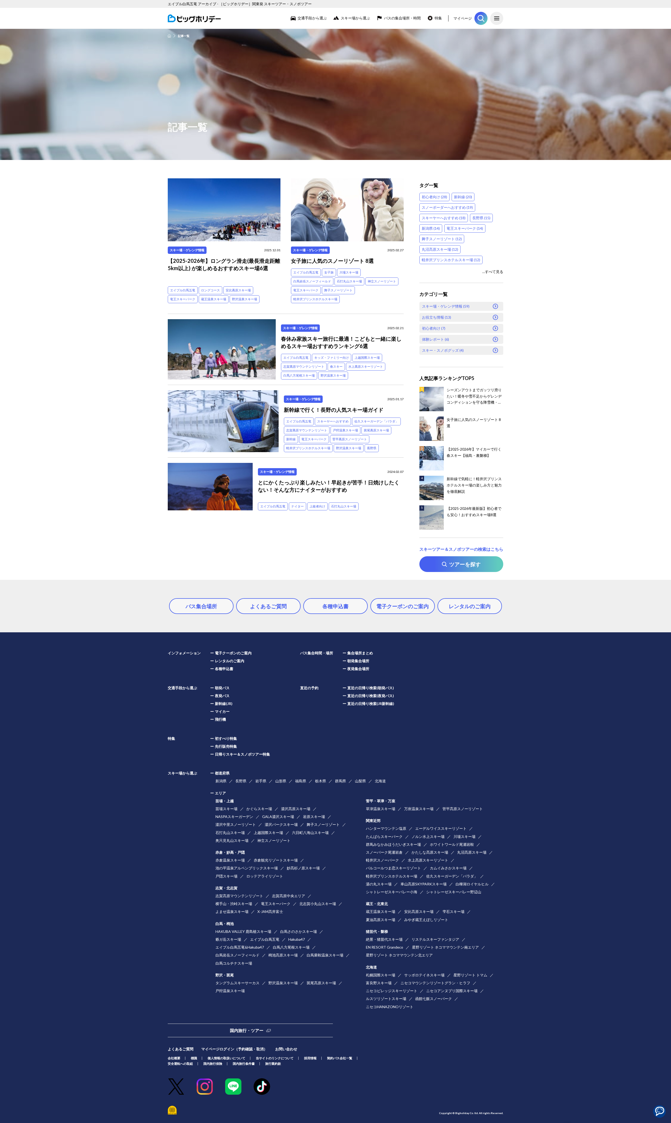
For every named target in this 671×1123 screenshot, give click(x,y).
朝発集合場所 (358, 661)
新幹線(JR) (223, 703)
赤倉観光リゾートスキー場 (276, 860)
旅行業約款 (273, 1064)
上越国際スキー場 (367, 358)
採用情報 (310, 1058)
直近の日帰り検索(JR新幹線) (370, 703)
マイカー (222, 711)
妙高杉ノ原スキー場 (303, 868)
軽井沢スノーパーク (382, 860)
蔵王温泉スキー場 (213, 299)
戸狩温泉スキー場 (345, 430)
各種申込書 (335, 606)
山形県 (280, 781)
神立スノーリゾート (382, 281)
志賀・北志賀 (226, 888)
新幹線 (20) (463, 197)
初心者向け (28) (434, 197)
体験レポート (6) (435, 339)
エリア (220, 793)
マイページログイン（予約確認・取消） (234, 1049)
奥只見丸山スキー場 (231, 840)
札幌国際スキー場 (380, 975)
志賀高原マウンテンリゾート (303, 366)
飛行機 (220, 719)
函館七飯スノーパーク (433, 998)
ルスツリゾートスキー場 (386, 998)
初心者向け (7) (433, 328)
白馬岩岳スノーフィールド (312, 281)
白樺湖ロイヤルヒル (472, 884)
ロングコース (210, 290)
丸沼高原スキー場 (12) (440, 249)
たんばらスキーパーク (384, 836)
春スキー (336, 366)
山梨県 (360, 781)
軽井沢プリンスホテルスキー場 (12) (451, 260)
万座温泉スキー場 (419, 808)
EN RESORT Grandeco (384, 947)
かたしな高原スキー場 (430, 852)
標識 (194, 1058)
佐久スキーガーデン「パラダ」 (376, 421)
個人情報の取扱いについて (226, 1058)
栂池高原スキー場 (283, 955)
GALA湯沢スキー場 (278, 816)
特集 (438, 18)
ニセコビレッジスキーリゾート (391, 990)
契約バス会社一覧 (339, 1058)
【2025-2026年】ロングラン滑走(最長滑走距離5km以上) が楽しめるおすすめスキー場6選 (224, 264)
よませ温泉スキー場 (231, 911)
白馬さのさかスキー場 (298, 931)
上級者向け (317, 506)
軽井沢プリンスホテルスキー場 (315, 299)
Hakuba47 (296, 939)
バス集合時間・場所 (316, 653)
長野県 (371, 448)
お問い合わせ (286, 1049)
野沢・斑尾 (224, 975)
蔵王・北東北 (377, 903)
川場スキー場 (348, 272)
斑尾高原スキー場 (376, 430)
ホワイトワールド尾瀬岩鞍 (452, 844)
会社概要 (174, 1058)
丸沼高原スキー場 (471, 852)
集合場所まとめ (360, 653)
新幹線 (291, 439)
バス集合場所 (201, 606)
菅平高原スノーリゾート (349, 439)
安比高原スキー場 (238, 290)
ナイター (297, 506)
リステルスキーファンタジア (435, 939)
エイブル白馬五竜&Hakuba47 (239, 947)
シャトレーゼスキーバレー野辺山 (453, 892)
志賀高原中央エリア (288, 896)
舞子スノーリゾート (338, 290)
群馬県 (340, 781)
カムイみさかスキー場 (448, 868)
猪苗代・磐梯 (377, 931)
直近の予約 (309, 688)
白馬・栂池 (224, 923)
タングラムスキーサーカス (237, 983)
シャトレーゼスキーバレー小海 (391, 892)
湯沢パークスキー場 (281, 824)
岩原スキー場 (314, 816)
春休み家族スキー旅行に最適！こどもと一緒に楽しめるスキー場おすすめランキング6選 (341, 342)
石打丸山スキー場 (349, 281)
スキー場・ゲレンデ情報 (187, 250)
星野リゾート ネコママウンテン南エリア (445, 947)
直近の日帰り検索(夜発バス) (370, 695)
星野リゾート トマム (470, 975)
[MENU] (496, 18)
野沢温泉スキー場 (244, 299)
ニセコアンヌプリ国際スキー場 (452, 990)
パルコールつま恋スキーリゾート (393, 868)
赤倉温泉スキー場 (230, 860)
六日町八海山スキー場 (310, 832)
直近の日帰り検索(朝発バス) (370, 688)
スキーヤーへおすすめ (333, 421)
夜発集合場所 (358, 668)
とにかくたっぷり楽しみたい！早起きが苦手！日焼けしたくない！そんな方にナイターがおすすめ (328, 486)
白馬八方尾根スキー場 (299, 375)
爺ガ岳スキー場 (228, 939)
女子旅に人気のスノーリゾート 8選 (332, 261)
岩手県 (260, 781)
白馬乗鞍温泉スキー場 (325, 955)
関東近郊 (373, 820)
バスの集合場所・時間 (402, 18)
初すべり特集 (226, 738)
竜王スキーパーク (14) (465, 228)
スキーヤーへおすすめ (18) (444, 218)
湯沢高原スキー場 (295, 808)
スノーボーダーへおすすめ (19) (447, 207)
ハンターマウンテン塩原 (386, 828)
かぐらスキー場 (259, 808)
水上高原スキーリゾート (365, 366)
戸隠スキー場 (226, 876)
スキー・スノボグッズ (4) (443, 350)
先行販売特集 (226, 746)
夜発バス (222, 695)
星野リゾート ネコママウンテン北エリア (399, 955)
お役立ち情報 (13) (436, 317)
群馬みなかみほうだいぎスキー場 (393, 844)
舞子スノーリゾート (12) (442, 239)
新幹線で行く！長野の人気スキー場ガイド (333, 410)
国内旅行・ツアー (246, 1030)
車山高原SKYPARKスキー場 (424, 884)
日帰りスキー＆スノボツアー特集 (242, 754)
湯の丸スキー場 (379, 884)
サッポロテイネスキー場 (424, 975)
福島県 (300, 781)
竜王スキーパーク (182, 299)
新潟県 (220, 781)
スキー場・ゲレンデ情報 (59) (445, 306)
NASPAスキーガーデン (234, 816)
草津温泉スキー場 (380, 808)
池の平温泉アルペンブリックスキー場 (246, 868)
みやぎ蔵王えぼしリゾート (426, 919)
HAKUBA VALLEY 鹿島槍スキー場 (243, 931)
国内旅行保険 (212, 1064)
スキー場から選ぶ (355, 18)
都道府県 (222, 773)
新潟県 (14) (431, 228)
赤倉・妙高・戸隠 (230, 852)
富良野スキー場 (379, 983)
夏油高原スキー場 (380, 919)
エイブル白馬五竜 (182, 290)
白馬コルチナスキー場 (233, 963)
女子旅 (329, 272)
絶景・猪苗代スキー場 (384, 939)
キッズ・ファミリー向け (331, 358)
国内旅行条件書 (244, 1064)
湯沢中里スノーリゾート (235, 824)
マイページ (462, 18)
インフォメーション (184, 653)
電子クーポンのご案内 (402, 606)
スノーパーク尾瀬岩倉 (384, 852)
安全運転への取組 (180, 1064)
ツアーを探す (481, 18)
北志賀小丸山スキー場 (317, 903)
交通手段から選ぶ (312, 18)
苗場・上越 (224, 801)
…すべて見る (492, 271)
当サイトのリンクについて (275, 1058)
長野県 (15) (481, 218)
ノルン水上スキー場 (428, 836)
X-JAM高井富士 (270, 911)
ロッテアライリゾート (264, 876)
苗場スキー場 (226, 808)
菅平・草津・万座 (380, 801)
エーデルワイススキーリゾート (441, 828)
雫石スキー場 (453, 911)
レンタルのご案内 (470, 606)
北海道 (380, 781)
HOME (169, 36)
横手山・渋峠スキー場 (233, 903)
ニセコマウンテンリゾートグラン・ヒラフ (435, 983)
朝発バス (222, 688)
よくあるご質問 (268, 606)
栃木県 (320, 781)
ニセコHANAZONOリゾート (389, 1006)
